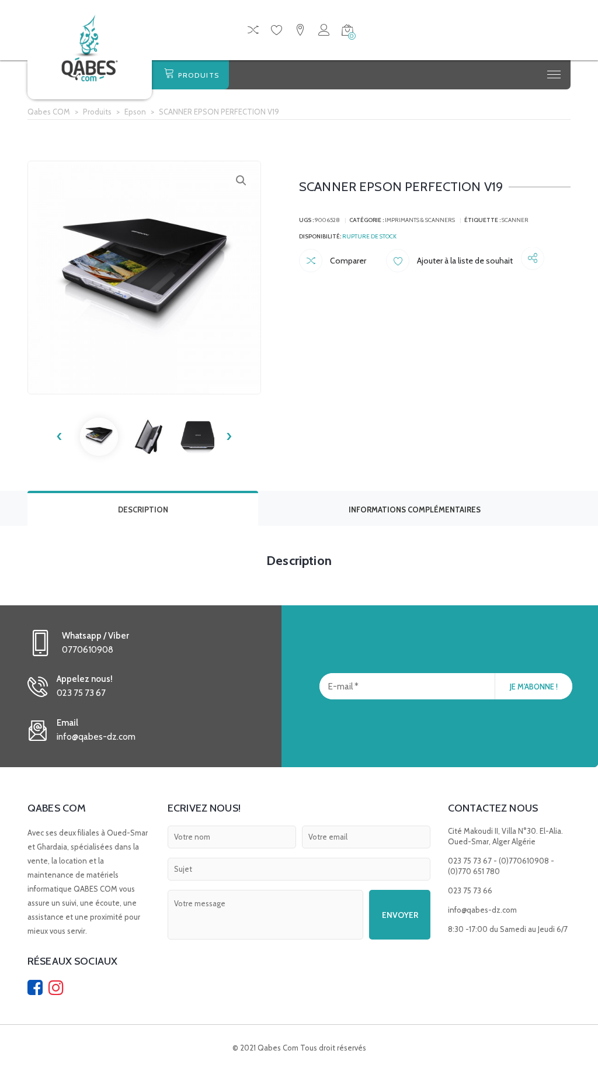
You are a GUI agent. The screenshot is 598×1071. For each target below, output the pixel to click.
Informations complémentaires (415, 509)
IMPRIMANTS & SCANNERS (420, 220)
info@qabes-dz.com (482, 909)
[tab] (142, 508)
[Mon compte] (324, 32)
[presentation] (59, 436)
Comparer (347, 260)
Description (143, 509)
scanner (515, 220)
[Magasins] (300, 32)
